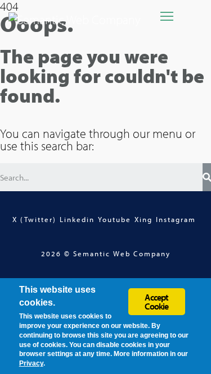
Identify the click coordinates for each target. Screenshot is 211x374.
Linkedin (77, 219)
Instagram (176, 219)
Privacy (31, 363)
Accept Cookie (156, 302)
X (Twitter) (34, 219)
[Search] (207, 177)
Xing (143, 219)
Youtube (114, 219)
